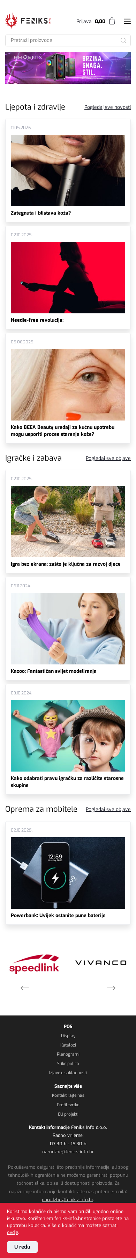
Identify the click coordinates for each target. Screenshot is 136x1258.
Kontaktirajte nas (68, 1095)
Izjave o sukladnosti (68, 1072)
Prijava (84, 21)
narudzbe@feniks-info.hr (68, 1152)
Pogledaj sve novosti (107, 107)
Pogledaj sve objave (108, 458)
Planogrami (68, 1054)
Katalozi (68, 1045)
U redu (22, 1246)
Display (68, 1036)
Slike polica (68, 1063)
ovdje (12, 1232)
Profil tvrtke (68, 1105)
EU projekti (68, 1114)
